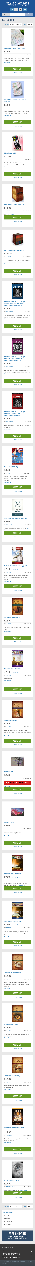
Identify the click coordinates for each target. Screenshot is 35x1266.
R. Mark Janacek (10, 1186)
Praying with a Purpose (12, 669)
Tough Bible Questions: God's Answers (14, 1128)
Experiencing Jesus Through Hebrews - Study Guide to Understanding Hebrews (14, 358)
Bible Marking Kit (10, 153)
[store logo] (17, 3)
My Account (8, 1224)
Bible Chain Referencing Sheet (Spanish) (15, 100)
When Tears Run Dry (11, 1180)
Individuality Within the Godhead (15, 518)
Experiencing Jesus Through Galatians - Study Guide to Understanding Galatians (14, 303)
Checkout (7, 1218)
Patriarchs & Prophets (12, 617)
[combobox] (17, 14)
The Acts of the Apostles (12, 972)
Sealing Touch (9, 822)
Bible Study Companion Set (14, 204)
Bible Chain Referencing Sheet (15, 48)
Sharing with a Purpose (12, 873)
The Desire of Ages (11, 1024)
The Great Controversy (12, 1075)
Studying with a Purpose (13, 921)
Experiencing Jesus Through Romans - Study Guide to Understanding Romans (14, 413)
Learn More (7, 62)
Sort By (6, 24)
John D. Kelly (9, 524)
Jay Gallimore (9, 311)
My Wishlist (8, 1221)
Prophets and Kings (11, 720)
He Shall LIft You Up (11, 467)
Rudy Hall (8, 572)
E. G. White (8, 211)
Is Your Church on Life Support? (15, 566)
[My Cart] (14, 9)
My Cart (6, 1215)
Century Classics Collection (14, 250)
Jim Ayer (8, 473)
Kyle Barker (9, 1135)
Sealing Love (8, 772)
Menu (25, 9)
